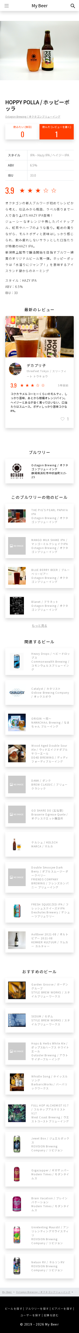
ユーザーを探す (30, 1315)
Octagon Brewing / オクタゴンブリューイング (32, 116)
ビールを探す (13, 1308)
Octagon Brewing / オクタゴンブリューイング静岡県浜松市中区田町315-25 (49, 471)
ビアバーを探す (62, 1308)
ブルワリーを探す (37, 1308)
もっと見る (39, 625)
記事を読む (51, 1315)
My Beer (40, 5)
